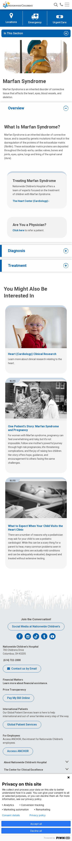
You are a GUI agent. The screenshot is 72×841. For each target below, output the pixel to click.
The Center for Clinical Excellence (23, 769)
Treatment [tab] (17, 265)
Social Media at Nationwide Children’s (36, 626)
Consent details (11, 815)
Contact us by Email (24, 668)
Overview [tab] (16, 108)
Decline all (36, 830)
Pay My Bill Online (18, 698)
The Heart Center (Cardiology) (30, 201)
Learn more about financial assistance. (25, 683)
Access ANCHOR (18, 751)
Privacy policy (38, 815)
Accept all (36, 823)
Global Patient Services (22, 724)
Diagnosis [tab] (16, 251)
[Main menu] (67, 5)
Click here (18, 230)
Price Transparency (14, 689)
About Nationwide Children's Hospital (25, 762)
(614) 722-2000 (12, 660)
